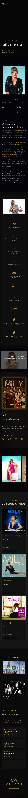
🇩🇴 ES (18, 795)
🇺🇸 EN (23, 795)
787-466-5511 (7, 756)
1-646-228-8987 (7, 767)
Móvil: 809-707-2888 (8, 746)
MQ (4, 4)
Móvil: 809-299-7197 (8, 736)
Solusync (17, 792)
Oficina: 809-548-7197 (9, 734)
